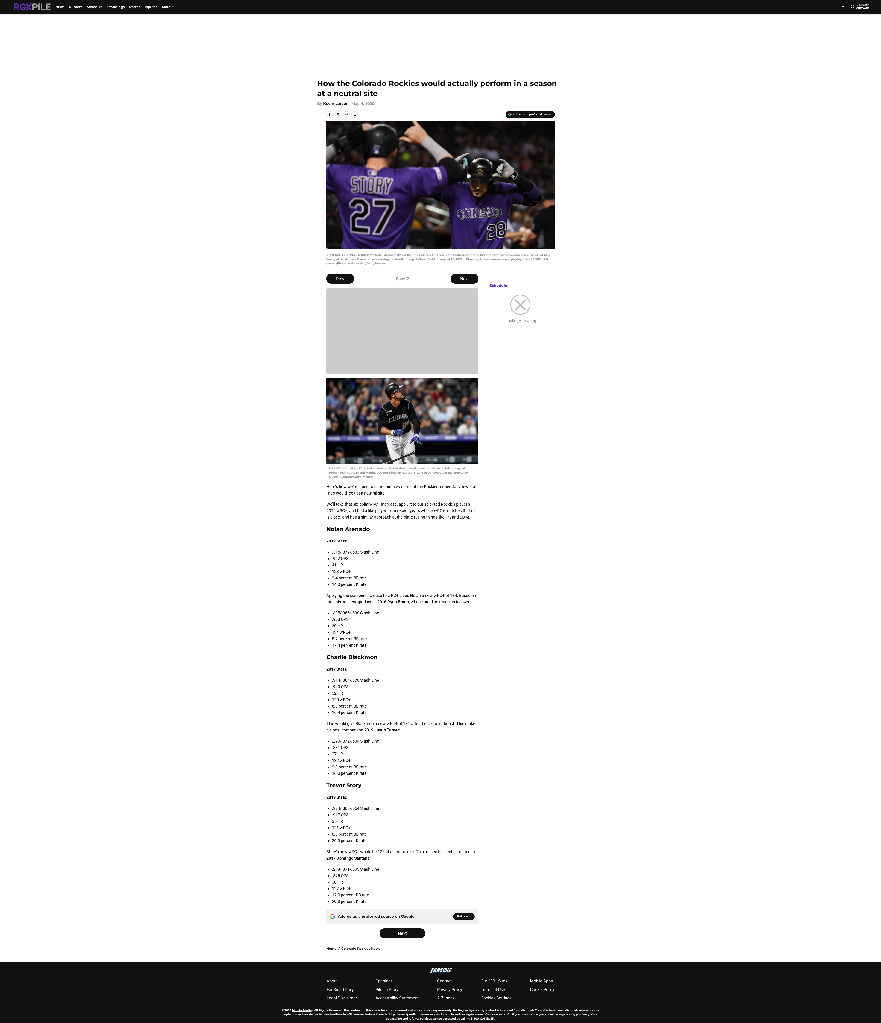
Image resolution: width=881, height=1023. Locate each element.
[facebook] (843, 6)
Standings (116, 7)
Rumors (75, 7)
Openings (384, 981)
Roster (134, 7)
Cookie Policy (542, 989)
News (59, 7)
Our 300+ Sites (494, 981)
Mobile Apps (541, 981)
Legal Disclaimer (342, 998)
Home (331, 948)
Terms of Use (493, 989)
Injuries (151, 7)
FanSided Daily (340, 989)
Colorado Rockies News (360, 948)
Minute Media (302, 1010)
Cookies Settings (496, 998)
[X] (852, 6)
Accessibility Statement (397, 998)
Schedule (95, 7)
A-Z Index (446, 998)
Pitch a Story (386, 989)
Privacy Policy (449, 989)
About (332, 981)
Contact (444, 981)
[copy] (354, 114)
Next (464, 278)
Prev (340, 278)
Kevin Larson (335, 103)
